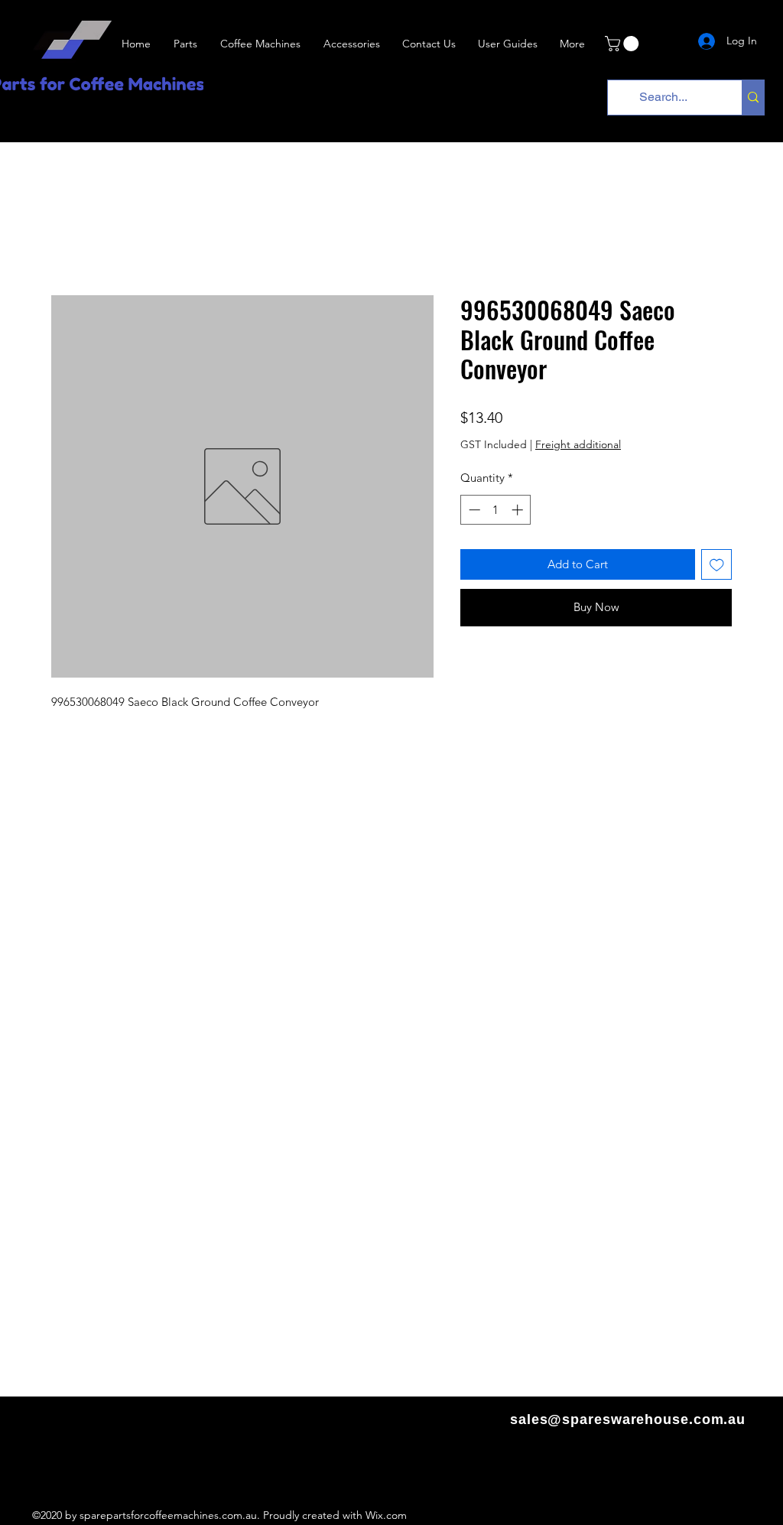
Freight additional (578, 444)
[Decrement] (473, 510)
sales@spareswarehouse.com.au (628, 1419)
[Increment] (518, 510)
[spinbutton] (495, 510)
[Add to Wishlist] (717, 564)
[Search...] (753, 97)
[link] (623, 43)
